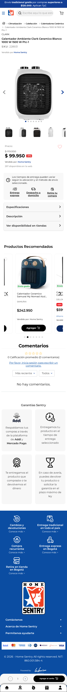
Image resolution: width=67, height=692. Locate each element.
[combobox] (34, 13)
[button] (33, 207)
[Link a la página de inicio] (4, 24)
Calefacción (31, 23)
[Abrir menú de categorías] (4, 13)
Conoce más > (17, 531)
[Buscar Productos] (19, 13)
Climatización (15, 23)
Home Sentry (20, 52)
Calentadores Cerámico (52, 23)
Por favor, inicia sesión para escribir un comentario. (33, 364)
